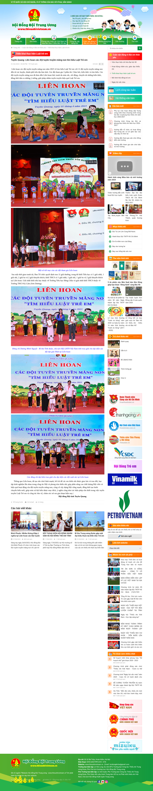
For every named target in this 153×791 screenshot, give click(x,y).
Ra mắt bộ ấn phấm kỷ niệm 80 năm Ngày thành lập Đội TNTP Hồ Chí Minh (116, 301)
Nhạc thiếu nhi (119, 226)
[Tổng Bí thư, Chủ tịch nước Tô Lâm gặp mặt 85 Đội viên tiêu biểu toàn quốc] (114, 599)
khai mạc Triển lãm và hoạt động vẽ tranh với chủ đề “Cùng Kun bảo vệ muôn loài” (131, 562)
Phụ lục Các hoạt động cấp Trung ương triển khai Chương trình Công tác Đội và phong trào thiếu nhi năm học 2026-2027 (127, 114)
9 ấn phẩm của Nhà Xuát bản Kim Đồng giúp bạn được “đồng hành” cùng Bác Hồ (125, 283)
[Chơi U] (114, 381)
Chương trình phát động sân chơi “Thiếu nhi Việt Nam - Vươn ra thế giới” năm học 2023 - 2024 (127, 667)
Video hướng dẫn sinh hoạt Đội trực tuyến (116, 194)
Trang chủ (16, 47)
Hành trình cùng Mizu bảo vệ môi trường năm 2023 (125, 178)
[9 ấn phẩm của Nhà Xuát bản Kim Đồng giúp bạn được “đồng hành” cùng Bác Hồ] (125, 271)
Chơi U (123, 378)
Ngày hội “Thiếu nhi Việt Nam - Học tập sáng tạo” (131, 616)
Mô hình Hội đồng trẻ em (121, 78)
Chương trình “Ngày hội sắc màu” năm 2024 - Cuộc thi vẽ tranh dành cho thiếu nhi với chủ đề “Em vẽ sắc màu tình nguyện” (127, 675)
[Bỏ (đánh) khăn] (114, 363)
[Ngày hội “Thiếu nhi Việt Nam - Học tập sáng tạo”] (114, 617)
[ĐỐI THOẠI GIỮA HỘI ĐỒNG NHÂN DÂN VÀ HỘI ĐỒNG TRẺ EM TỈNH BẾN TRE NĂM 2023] (26, 521)
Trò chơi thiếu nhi (120, 336)
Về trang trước (18, 502)
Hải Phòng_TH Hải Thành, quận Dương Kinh (133, 218)
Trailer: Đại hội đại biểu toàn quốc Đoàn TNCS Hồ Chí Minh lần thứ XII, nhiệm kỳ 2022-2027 (133, 198)
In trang (40, 502)
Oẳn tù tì (124, 351)
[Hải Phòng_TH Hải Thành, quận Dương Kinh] (133, 209)
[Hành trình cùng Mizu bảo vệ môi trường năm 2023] (125, 166)
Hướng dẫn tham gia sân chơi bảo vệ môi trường (127, 146)
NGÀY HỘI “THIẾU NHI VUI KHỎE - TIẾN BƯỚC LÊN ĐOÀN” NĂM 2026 (131, 635)
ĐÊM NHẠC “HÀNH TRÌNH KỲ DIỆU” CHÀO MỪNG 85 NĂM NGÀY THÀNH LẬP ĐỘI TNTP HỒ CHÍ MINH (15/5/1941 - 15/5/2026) (131, 626)
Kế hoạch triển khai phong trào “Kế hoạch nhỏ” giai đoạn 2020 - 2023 (127, 659)
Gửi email (30, 502)
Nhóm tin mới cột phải (123, 554)
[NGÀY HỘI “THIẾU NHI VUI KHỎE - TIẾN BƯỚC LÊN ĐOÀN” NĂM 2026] (114, 636)
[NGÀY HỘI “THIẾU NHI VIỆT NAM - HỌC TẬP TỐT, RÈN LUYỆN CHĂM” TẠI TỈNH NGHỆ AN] (114, 608)
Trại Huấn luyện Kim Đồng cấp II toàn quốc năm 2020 (133, 300)
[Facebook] (98, 781)
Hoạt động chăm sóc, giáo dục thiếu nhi (126, 68)
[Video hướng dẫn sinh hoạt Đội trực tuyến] (116, 186)
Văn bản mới (118, 106)
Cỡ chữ (95, 64)
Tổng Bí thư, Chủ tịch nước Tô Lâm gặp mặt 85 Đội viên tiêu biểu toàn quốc (131, 598)
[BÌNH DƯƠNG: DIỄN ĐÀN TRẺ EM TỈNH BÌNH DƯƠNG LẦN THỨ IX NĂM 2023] (90, 521)
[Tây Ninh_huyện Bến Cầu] (116, 209)
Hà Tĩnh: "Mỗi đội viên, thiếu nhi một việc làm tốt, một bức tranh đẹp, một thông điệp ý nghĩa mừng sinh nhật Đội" (127, 692)
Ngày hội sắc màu (118, 82)
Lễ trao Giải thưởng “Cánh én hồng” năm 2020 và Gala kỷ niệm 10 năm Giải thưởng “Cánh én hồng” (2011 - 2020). (116, 324)
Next (103, 522)
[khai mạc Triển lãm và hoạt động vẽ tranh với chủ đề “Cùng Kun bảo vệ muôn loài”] (114, 562)
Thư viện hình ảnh (121, 258)
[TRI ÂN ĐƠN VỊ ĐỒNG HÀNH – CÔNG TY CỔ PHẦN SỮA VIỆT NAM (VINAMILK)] (114, 572)
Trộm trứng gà (126, 369)
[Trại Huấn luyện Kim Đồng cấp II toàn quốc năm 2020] (133, 291)
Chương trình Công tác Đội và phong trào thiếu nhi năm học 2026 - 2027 (127, 123)
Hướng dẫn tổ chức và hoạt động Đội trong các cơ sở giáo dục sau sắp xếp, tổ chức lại (127, 132)
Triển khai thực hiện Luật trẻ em (58, 47)
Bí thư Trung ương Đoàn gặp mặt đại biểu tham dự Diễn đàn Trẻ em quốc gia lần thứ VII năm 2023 (57, 534)
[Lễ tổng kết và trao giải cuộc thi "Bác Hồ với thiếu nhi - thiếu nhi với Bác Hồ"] (133, 311)
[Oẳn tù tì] (114, 353)
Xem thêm (136, 106)
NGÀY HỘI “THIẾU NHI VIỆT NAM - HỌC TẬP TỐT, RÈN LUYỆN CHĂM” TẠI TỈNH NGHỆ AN (131, 608)
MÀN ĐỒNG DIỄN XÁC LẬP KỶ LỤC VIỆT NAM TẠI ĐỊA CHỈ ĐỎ (131, 580)
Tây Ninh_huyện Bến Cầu (116, 217)
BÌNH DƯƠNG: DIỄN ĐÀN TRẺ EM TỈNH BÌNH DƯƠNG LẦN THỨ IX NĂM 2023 (89, 534)
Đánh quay (125, 341)
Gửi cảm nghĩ (126, 536)
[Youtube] (102, 781)
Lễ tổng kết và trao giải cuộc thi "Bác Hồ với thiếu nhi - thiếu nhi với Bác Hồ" (133, 321)
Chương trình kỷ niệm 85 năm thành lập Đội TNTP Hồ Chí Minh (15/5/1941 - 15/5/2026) (131, 589)
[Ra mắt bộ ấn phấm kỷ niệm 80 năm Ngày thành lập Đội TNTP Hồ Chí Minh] (116, 291)
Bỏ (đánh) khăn (126, 360)
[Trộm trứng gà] (114, 372)
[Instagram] (106, 781)
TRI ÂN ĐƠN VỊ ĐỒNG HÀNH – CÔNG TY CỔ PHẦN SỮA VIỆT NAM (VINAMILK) (131, 571)
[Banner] (76, 22)
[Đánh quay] (114, 344)
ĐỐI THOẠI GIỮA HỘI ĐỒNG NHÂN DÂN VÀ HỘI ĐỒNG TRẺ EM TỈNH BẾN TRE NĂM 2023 (25, 534)
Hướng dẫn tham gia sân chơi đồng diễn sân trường (127, 139)
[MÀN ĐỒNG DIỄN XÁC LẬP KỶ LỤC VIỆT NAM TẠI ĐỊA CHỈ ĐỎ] (114, 581)
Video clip (117, 153)
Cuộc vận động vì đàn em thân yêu (34, 47)
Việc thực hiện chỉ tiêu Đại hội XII (124, 62)
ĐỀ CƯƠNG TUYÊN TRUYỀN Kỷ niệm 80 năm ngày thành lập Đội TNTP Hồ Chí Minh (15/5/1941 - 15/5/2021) (127, 684)
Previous (12, 522)
